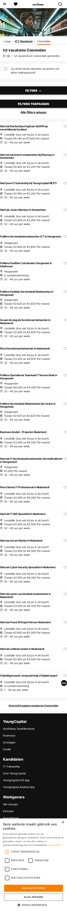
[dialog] (33, 864)
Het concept (10, 804)
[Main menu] (4, 4)
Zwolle (7, 749)
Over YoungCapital (14, 773)
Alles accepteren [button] (33, 888)
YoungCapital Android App (19, 787)
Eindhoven (9, 735)
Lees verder (54, 845)
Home (6, 41)
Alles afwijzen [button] (33, 897)
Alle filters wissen (33, 112)
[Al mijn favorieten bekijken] (16, 4)
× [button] (62, 822)
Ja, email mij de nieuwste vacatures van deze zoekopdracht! (35, 70)
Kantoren (8, 811)
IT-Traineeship (11, 766)
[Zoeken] (61, 4)
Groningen (9, 742)
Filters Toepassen (33, 104)
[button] (33, 905)
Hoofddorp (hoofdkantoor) (19, 728)
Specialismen (11, 818)
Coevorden (43, 41)
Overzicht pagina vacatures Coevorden (33, 705)
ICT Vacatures (24, 41)
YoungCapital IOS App (16, 780)
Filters (31, 90)
